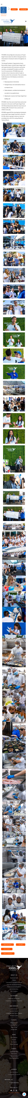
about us (14, 975)
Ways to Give (14, 1027)
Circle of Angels (14, 1022)
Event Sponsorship (14, 1058)
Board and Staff (14, 978)
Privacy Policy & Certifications (14, 987)
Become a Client (14, 1015)
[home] (7, 21)
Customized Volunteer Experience (14, 1000)
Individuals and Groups (14, 998)
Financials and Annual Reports (14, 984)
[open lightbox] (14, 130)
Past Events (14, 1053)
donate (14, 9)
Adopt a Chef (14, 1025)
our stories (7, 949)
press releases (7, 944)
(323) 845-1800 (15, 1082)
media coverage (8, 953)
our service (14, 1006)
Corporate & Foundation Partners (14, 982)
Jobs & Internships (14, 989)
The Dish (14, 1039)
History (14, 980)
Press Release (14, 1037)
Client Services (14, 1009)
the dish (21, 944)
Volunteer (23, 9)
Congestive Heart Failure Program (14, 1013)
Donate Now (14, 1029)
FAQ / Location (14, 991)
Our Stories (14, 1042)
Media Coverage (14, 1044)
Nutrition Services (14, 1011)
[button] (26, 21)
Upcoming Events (14, 1051)
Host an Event (14, 1056)
